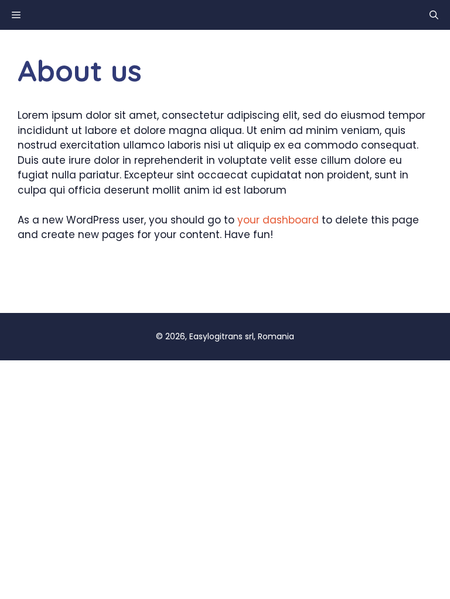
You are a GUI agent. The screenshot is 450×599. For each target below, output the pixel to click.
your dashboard (278, 220)
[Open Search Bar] (434, 15)
